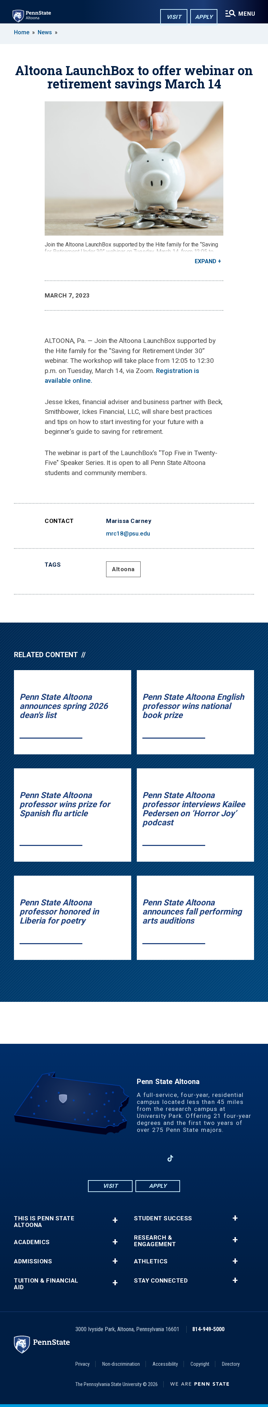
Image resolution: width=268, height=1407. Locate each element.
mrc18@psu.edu (128, 533)
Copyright (200, 1364)
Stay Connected (161, 1280)
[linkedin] (152, 1158)
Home (21, 32)
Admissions (33, 1261)
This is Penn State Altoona (44, 1221)
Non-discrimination (121, 1364)
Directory (231, 1364)
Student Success (163, 1218)
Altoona (123, 569)
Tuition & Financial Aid (46, 1284)
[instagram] (116, 1158)
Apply (204, 17)
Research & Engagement (155, 1241)
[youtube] (134, 1158)
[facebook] (98, 1158)
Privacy (82, 1364)
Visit (173, 17)
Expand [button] (205, 261)
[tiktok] (170, 1158)
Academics (32, 1242)
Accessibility (165, 1364)
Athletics (151, 1261)
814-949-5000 (208, 1329)
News (45, 32)
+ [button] (115, 1220)
